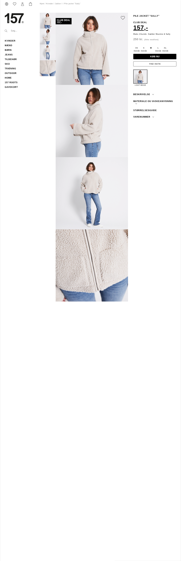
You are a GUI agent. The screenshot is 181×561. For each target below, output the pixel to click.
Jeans (9, 55)
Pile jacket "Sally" (72, 4)
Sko (7, 64)
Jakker (58, 4)
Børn (8, 50)
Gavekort (11, 87)
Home (8, 78)
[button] (23, 4)
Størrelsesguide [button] (145, 110)
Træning (10, 68)
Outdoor (11, 73)
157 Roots (11, 82)
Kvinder (10, 41)
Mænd (8, 45)
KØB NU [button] (155, 56)
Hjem (42, 4)
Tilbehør (11, 59)
